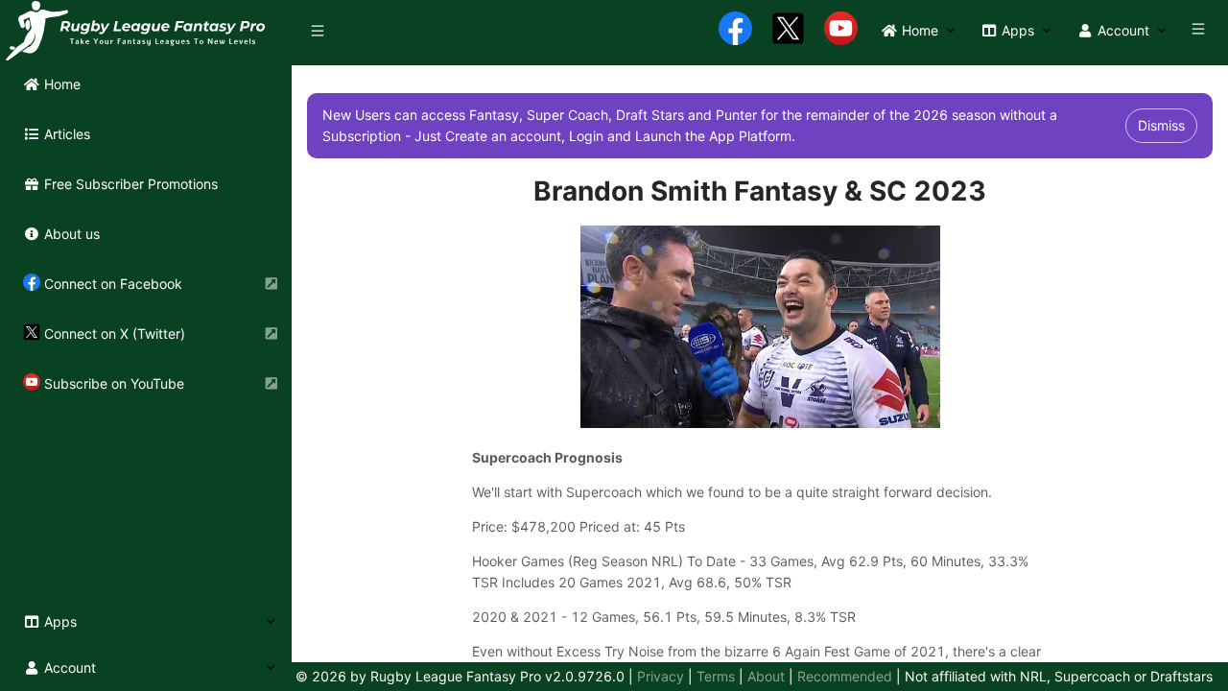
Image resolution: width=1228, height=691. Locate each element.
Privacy (660, 676)
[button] (146, 622)
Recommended (844, 676)
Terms (716, 676)
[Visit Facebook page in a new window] (735, 31)
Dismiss (1161, 125)
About (766, 676)
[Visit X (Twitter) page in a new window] (788, 31)
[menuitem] (146, 84)
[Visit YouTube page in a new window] (841, 31)
